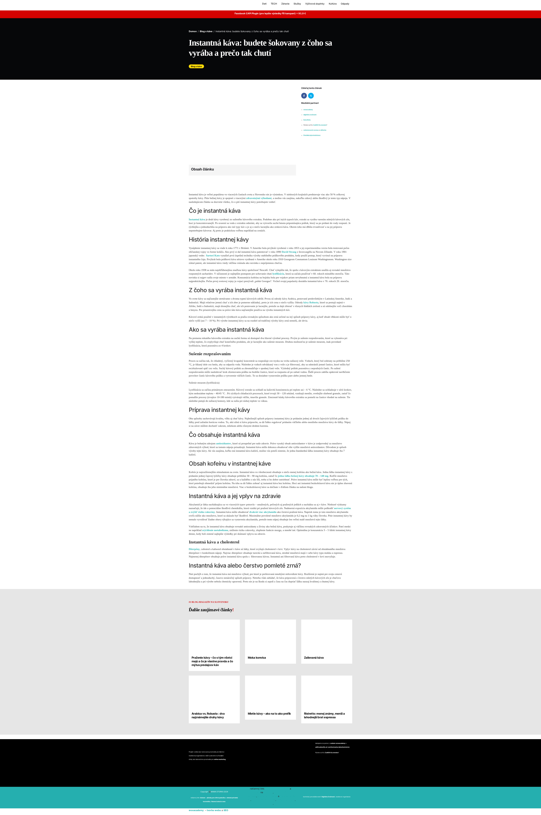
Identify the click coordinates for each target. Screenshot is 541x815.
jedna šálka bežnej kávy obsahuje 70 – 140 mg (303, 475)
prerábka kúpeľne (267, 796)
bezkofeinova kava (262, 803)
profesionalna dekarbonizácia (339, 747)
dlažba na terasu (286, 799)
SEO (226, 810)
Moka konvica (257, 657)
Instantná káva (197, 219)
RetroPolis (307, 120)
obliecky (323, 130)
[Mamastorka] (198, 7)
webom (332, 743)
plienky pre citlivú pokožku (216, 798)
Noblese (268, 792)
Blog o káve (196, 66)
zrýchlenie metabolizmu (215, 530)
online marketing (220, 759)
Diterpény (194, 549)
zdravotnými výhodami (258, 198)
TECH (274, 3)
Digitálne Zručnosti (328, 797)
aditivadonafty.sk (321, 747)
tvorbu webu (214, 810)
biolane (202, 798)
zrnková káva (281, 803)
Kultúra (333, 3)
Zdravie (285, 3)
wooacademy (308, 109)
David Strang (289, 251)
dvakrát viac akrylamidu (263, 512)
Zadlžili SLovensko (319, 125)
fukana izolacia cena (218, 801)
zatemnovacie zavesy (311, 130)
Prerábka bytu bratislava (311, 135)
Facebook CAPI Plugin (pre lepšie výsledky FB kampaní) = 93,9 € (270, 13)
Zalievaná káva (314, 657)
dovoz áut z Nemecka (263, 799)
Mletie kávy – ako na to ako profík (269, 713)
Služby (297, 3)
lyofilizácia (278, 273)
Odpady (345, 3)
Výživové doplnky (314, 3)
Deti (264, 3)
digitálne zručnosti (309, 114)
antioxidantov (223, 443)
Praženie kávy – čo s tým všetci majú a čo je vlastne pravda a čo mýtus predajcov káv (212, 661)
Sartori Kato (213, 255)
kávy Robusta (310, 302)
